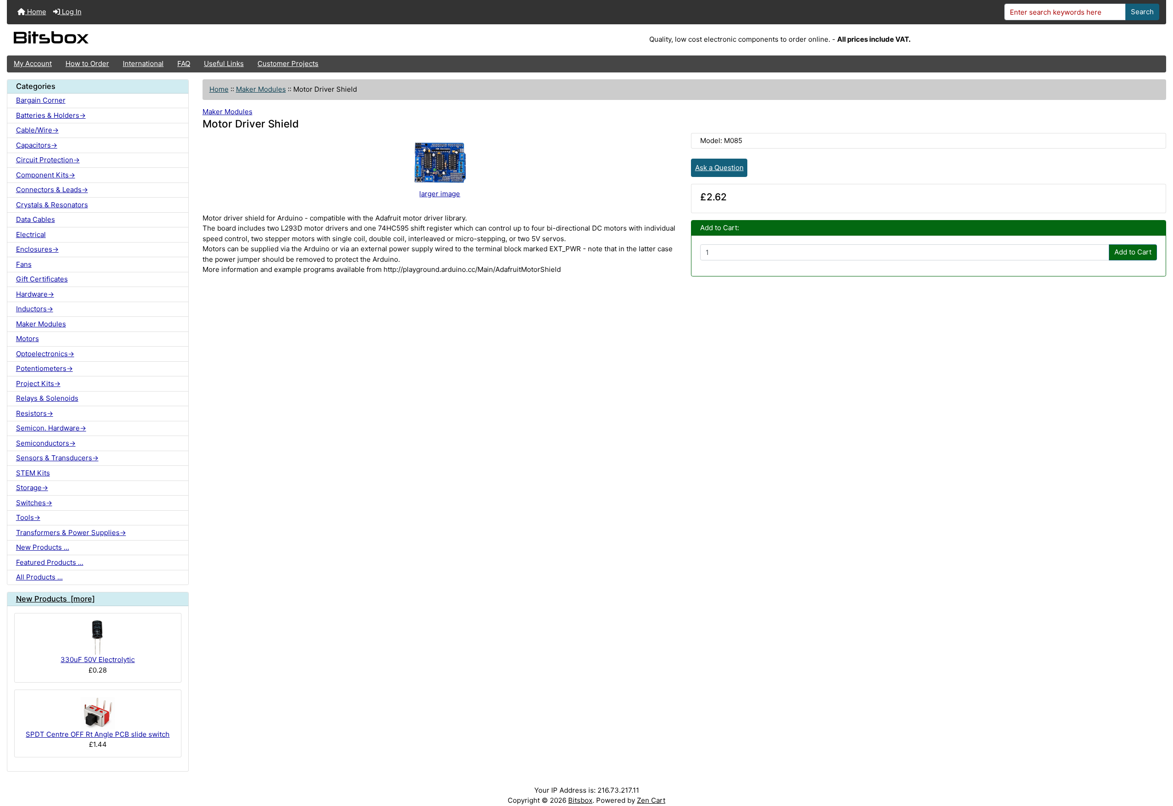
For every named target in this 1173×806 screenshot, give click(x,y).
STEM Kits (33, 473)
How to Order (87, 63)
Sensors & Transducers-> (57, 457)
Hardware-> (35, 294)
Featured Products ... (49, 562)
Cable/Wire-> (37, 130)
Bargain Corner (41, 100)
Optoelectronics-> (45, 353)
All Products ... (39, 577)
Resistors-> (34, 413)
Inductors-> (34, 308)
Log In (71, 11)
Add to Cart (1132, 252)
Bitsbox (580, 800)
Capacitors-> (36, 145)
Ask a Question (719, 167)
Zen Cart (651, 800)
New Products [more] (55, 598)
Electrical (31, 234)
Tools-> (28, 517)
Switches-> (34, 502)
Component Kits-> (45, 175)
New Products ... (42, 547)
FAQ (183, 63)
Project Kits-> (38, 383)
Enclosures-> (37, 249)
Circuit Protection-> (48, 159)
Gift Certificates (42, 279)
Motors (27, 338)
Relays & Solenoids (47, 398)
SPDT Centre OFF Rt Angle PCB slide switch (98, 734)
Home (35, 11)
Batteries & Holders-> (51, 115)
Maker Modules (261, 89)
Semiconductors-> (46, 443)
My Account (33, 63)
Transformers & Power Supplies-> (71, 532)
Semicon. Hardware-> (51, 428)
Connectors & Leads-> (52, 189)
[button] (1157, 763)
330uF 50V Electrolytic (97, 659)
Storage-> (32, 487)
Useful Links (224, 63)
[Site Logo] (200, 40)
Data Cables (35, 219)
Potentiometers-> (44, 368)
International (143, 63)
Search (1142, 11)
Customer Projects (288, 63)
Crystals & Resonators (52, 204)
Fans (24, 264)
